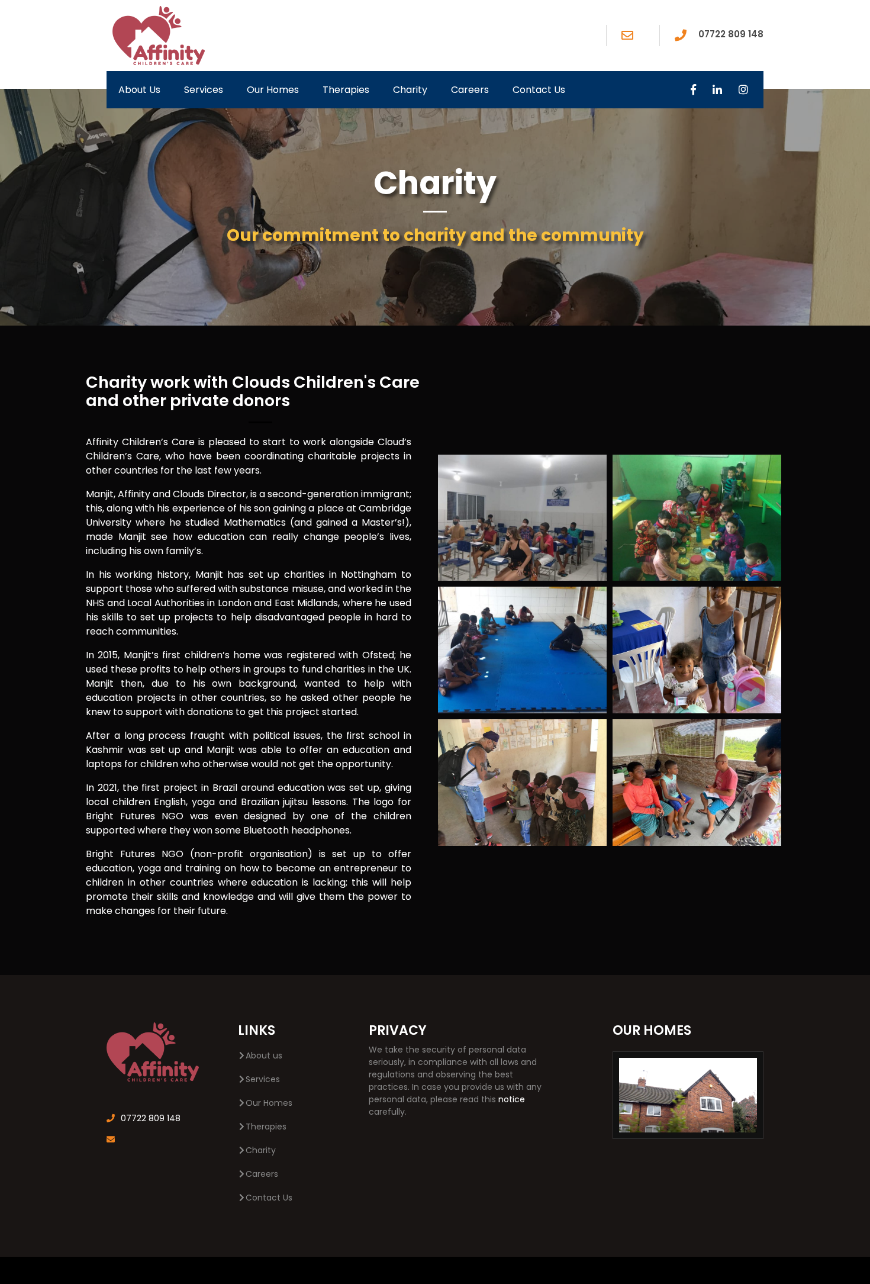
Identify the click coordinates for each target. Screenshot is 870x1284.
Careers (470, 89)
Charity (410, 89)
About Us (139, 89)
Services (203, 89)
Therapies (346, 89)
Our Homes (273, 89)
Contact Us (539, 89)
